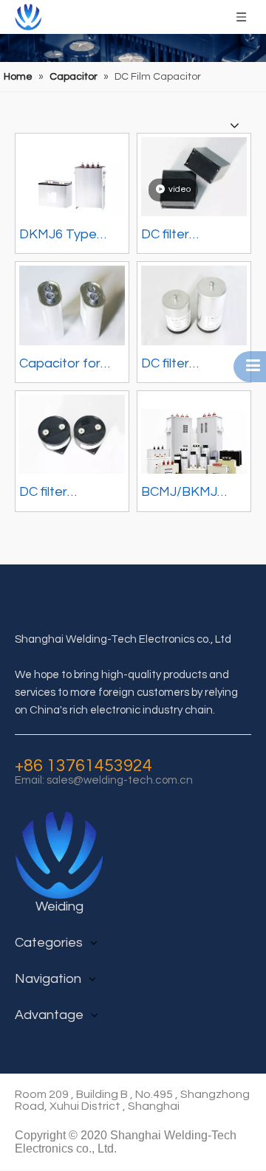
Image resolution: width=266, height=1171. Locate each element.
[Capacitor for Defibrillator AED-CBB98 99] (72, 304)
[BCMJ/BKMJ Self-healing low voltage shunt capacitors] (194, 447)
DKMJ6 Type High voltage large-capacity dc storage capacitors (64, 236)
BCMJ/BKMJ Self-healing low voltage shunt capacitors (188, 494)
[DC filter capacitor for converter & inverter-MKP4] (194, 176)
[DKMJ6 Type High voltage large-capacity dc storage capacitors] (72, 189)
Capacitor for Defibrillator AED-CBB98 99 (71, 366)
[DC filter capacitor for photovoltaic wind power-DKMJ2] (72, 433)
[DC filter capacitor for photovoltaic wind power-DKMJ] (194, 304)
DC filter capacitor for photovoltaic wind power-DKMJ (181, 366)
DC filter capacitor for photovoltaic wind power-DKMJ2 (59, 494)
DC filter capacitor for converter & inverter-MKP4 (184, 236)
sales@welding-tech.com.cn (120, 780)
